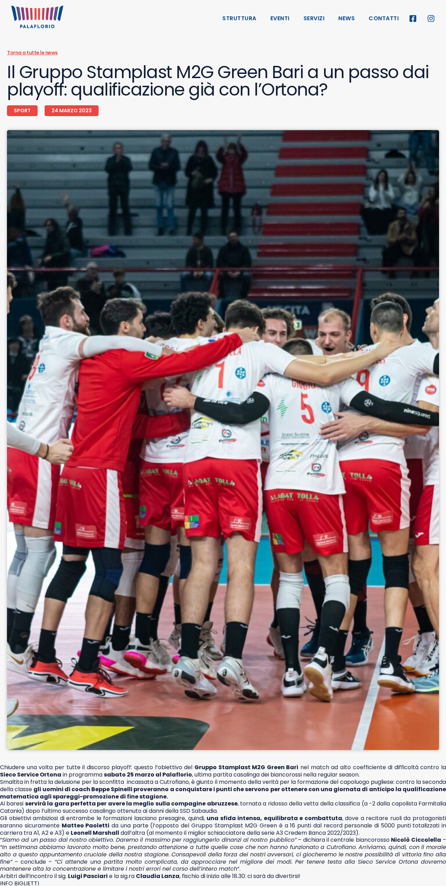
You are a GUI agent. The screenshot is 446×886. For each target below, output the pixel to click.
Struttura (239, 18)
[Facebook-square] (413, 18)
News (346, 18)
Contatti (384, 18)
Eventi (280, 18)
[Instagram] (431, 18)
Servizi (314, 18)
